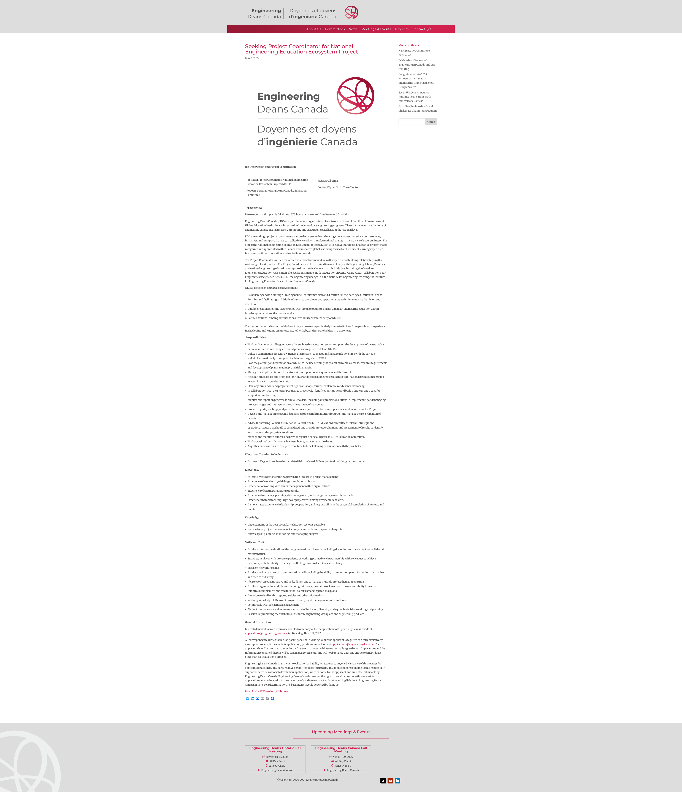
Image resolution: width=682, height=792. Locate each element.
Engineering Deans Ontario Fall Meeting (275, 749)
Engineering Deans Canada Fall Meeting (341, 749)
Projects (402, 29)
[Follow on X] (383, 780)
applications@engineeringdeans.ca (266, 633)
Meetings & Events (376, 29)
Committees (335, 29)
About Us (313, 29)
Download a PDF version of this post (266, 691)
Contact (419, 29)
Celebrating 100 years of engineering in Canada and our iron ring (417, 65)
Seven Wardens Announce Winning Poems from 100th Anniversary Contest (415, 97)
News (353, 29)
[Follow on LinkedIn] (397, 780)
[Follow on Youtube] (390, 780)
